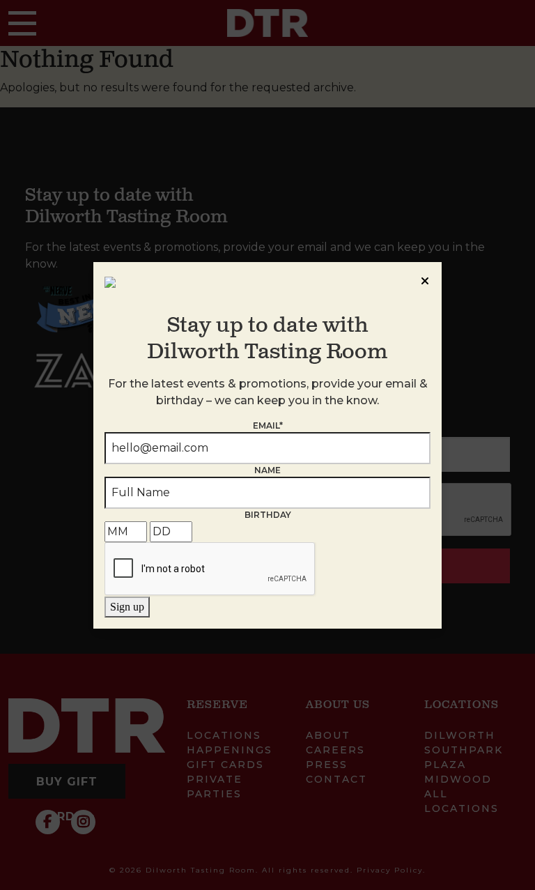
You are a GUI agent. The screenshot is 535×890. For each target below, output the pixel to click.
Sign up (127, 607)
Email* (268, 425)
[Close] (425, 279)
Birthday (268, 514)
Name (267, 470)
